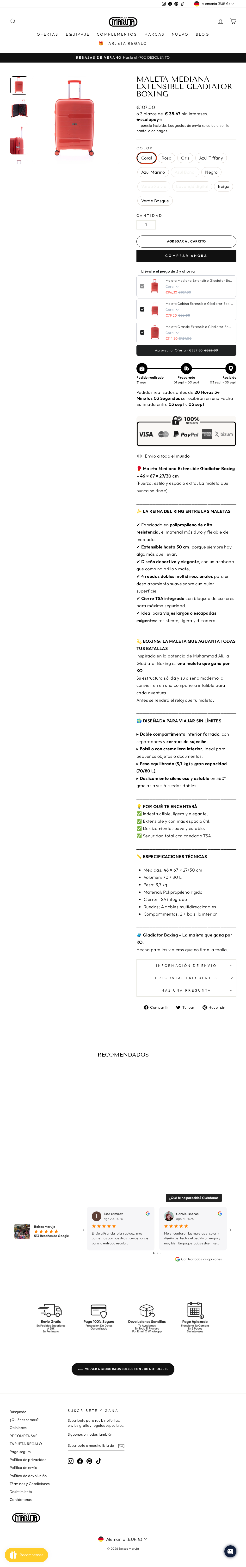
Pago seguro (20, 1451)
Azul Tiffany (211, 158)
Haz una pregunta (186, 990)
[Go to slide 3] (160, 1253)
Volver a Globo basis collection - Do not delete (126, 1369)
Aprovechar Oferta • (186, 350)
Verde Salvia (153, 186)
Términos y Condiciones (30, 1483)
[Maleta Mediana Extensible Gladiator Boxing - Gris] (26, 1150)
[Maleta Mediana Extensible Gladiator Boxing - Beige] (36, 1155)
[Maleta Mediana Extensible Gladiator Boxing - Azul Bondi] (45, 1150)
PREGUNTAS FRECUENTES (186, 978)
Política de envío (23, 1467)
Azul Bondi (185, 172)
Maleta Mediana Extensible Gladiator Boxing (199, 280)
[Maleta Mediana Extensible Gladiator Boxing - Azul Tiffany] (33, 1150)
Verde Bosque (155, 201)
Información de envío (186, 965)
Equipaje (78, 34)
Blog (202, 34)
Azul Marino (153, 172)
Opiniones (18, 1427)
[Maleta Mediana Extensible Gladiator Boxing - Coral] (13, 1150)
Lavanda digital (192, 186)
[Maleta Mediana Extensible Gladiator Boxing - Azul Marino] (39, 1150)
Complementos (117, 34)
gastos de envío (188, 125)
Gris (185, 158)
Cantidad (149, 215)
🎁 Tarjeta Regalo (122, 43)
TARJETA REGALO (26, 1443)
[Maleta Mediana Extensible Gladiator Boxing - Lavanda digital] (29, 1155)
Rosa (167, 158)
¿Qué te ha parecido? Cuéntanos (193, 1198)
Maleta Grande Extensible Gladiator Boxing (199, 327)
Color (144, 148)
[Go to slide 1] (153, 1253)
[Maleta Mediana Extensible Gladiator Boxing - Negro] (52, 1150)
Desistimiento (21, 1491)
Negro (211, 172)
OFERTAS (47, 34)
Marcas (154, 34)
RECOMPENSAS (23, 1435)
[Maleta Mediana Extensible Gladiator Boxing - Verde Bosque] (42, 1155)
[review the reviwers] (148, 1214)
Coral (146, 158)
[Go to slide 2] (157, 1253)
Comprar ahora (186, 256)
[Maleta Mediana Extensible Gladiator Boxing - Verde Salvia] (58, 1150)
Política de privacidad (28, 1459)
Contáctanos (21, 1499)
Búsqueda (18, 1411)
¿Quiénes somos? (24, 1419)
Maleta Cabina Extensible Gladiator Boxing (199, 303)
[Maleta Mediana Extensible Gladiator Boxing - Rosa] (20, 1150)
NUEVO (180, 34)
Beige (223, 186)
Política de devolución (28, 1475)
